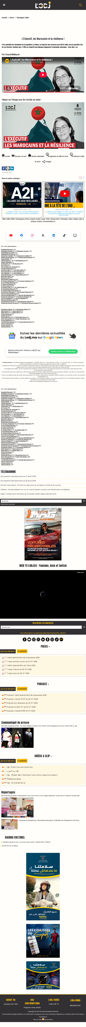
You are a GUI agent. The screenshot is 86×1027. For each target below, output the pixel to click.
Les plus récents (8, 600)
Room (12, 17)
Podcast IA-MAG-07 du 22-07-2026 (21, 656)
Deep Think (45, 219)
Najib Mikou (5, 312)
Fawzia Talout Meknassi (9, 293)
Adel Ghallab (5, 259)
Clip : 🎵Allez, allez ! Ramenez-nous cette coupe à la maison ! (32, 724)
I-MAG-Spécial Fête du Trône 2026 (21, 614)
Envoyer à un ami (20, 156)
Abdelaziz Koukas (7, 251)
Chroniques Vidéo (22, 17)
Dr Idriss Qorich (6, 286)
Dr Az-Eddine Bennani (8, 282)
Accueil (4, 17)
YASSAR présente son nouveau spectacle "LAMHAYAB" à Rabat (26, 791)
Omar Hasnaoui (6, 314)
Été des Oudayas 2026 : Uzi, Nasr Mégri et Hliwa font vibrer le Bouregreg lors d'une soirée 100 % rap (39, 675)
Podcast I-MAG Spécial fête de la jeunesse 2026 (27, 644)
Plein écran (81, 521)
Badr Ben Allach (6, 276)
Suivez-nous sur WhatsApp (63, 351)
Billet (4, 219)
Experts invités (35, 219)
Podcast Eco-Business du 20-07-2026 (22, 652)
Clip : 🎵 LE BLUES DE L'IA (16, 732)
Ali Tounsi (4, 265)
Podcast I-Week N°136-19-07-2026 (21, 660)
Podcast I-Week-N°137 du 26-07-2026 (22, 648)
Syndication (48, 870)
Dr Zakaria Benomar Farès (9, 290)
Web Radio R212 (75, 856)
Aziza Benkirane (6, 274)
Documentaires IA (49, 221)
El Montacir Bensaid (7, 292)
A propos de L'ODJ (11, 855)
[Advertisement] (43, 28)
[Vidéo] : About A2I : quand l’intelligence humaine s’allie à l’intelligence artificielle (22, 212)
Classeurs (22, 600)
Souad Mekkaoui (6, 320)
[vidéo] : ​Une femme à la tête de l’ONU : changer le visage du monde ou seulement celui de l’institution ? (65, 213)
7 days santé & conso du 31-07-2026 (22, 610)
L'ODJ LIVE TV (54, 855)
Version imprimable (37, 156)
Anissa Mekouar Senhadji (9, 267)
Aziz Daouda (5, 271)
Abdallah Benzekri (7, 249)
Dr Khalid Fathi (6, 287)
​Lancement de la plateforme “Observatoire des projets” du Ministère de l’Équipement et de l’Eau (49, 769)
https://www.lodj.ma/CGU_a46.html (54, 582)
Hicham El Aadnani (7, 297)
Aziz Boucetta (5, 270)
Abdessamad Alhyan (7, 257)
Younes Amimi (5, 325)
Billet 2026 (10, 219)
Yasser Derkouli (6, 323)
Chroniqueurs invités (22, 219)
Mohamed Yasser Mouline (9, 303)
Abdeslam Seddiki (7, 256)
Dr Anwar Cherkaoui (7, 281)
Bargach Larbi (5, 278)
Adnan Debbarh (6, 262)
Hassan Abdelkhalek (8, 295)
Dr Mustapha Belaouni (8, 289)
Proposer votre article (32, 858)
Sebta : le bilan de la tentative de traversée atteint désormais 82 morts (28, 494)
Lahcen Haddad (6, 298)
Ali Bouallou (5, 263)
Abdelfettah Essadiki (8, 252)
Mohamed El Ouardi (7, 301)
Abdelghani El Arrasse (8, 254)
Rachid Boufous (6, 317)
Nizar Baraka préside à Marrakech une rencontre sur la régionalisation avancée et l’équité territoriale (40, 745)
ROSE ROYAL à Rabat (10, 795)
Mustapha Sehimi (6, 309)
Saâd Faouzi (5, 315)
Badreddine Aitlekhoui (8, 279)
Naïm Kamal (5, 311)
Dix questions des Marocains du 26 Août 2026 (18, 481)
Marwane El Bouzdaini (8, 300)
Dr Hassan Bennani (7, 284)
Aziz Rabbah (5, 273)
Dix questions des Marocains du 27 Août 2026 (18, 476)
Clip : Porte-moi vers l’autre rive (20, 716)
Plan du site (37, 870)
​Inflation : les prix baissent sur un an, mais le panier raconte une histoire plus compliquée (35, 489)
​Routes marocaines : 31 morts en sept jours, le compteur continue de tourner (31, 485)
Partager (48, 161)
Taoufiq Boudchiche (8, 322)
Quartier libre (55, 219)
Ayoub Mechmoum (7, 268)
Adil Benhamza (6, 260)
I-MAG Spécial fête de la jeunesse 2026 (23, 606)
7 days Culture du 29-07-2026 (19, 618)
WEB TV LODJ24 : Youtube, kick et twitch (43, 514)
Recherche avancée (8, 504)
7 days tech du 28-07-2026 (18, 622)
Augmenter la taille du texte (58, 156)
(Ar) (28, 319)
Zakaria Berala (6, 326)
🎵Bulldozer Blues (14, 728)
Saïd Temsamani (6, 319)
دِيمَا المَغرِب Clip (13, 720)
